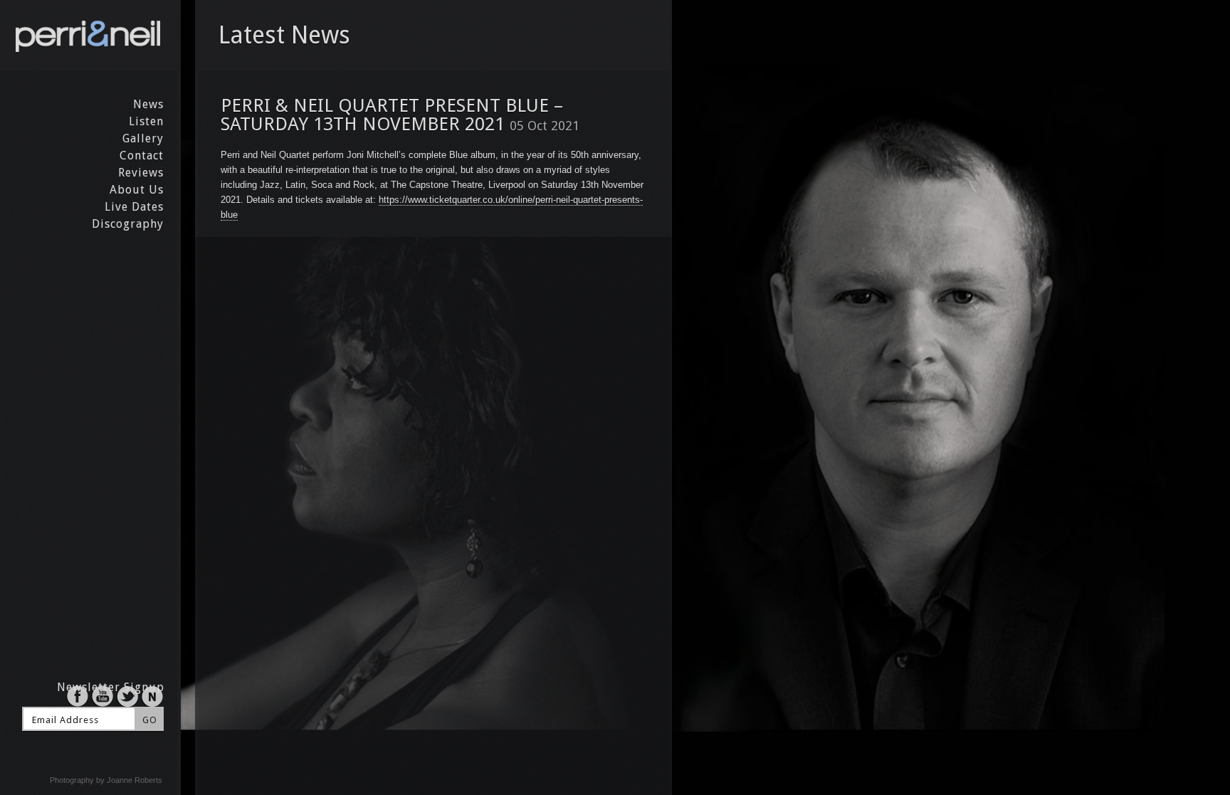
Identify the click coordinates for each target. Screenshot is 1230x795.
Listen (146, 121)
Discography (128, 224)
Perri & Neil (88, 35)
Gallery (143, 138)
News (148, 104)
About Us (137, 189)
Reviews (141, 172)
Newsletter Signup (110, 687)
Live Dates (134, 207)
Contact (142, 155)
